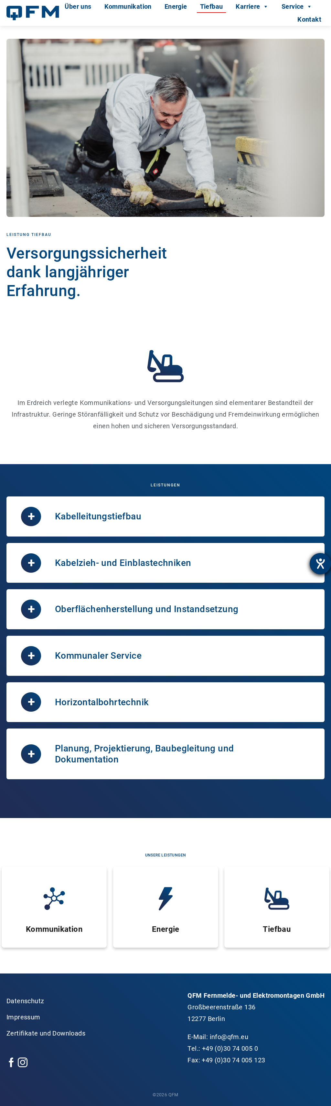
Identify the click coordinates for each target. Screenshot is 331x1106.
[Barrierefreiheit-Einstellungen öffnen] (320, 563)
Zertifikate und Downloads (45, 1033)
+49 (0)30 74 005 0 (230, 1048)
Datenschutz (25, 1001)
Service (293, 6)
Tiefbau (211, 6)
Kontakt (309, 19)
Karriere (248, 6)
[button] (165, 516)
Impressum (23, 1017)
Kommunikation (128, 6)
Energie (176, 6)
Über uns (78, 6)
